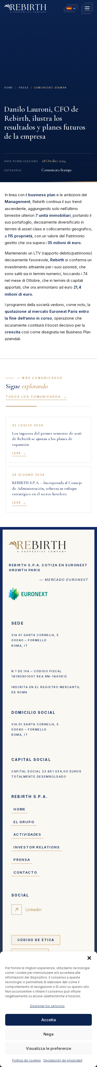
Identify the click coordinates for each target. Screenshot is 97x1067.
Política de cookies (26, 1060)
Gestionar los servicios (47, 1006)
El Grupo (23, 822)
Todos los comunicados (33, 396)
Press (24, 87)
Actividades (27, 834)
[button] (89, 958)
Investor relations (36, 847)
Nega (48, 1034)
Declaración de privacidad (62, 1060)
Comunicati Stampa (50, 87)
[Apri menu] (87, 8)
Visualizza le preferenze (48, 1048)
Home (8, 87)
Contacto (25, 872)
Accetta (48, 1019)
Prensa (21, 860)
